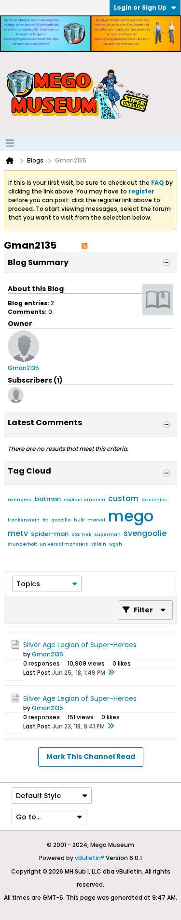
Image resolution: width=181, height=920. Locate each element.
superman (107, 534)
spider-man (50, 533)
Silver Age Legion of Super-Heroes (80, 645)
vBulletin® (89, 858)
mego (130, 516)
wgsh (115, 544)
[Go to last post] (111, 672)
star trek (81, 534)
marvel (96, 520)
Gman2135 (47, 654)
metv (18, 533)
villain (98, 544)
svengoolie (145, 533)
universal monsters (64, 544)
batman (48, 499)
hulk (79, 520)
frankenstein (24, 520)
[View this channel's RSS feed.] (84, 245)
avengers (20, 500)
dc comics (154, 500)
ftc (45, 520)
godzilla (61, 520)
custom (123, 498)
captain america (84, 500)
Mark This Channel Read (90, 756)
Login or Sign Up (140, 7)
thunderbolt (22, 544)
